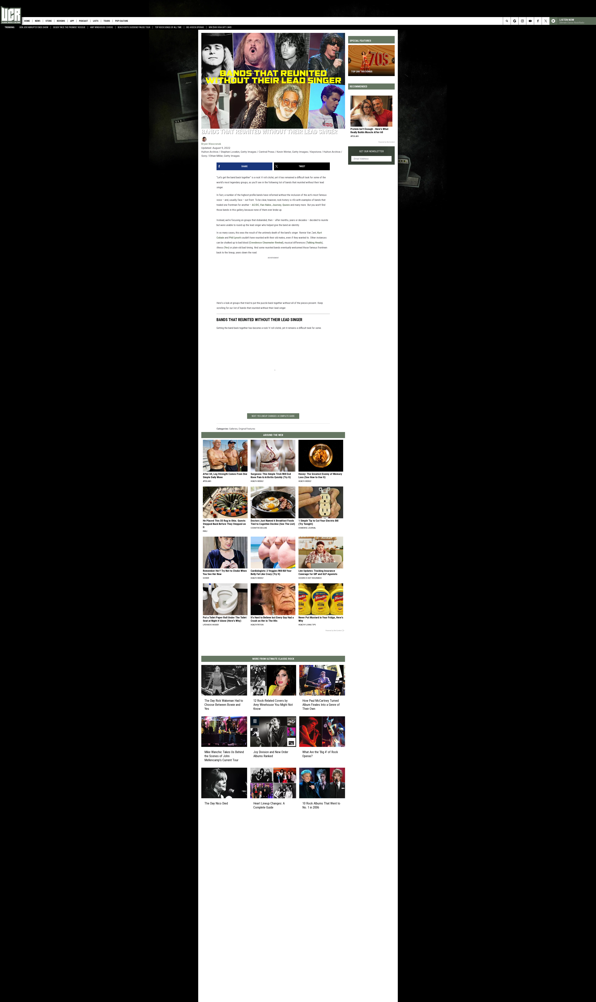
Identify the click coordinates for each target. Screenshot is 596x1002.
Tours (107, 21)
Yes (227, 247)
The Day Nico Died (216, 803)
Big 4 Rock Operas (195, 27)
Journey (276, 204)
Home (27, 21)
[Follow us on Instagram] (522, 21)
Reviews (61, 21)
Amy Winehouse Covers (101, 27)
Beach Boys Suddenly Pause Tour (134, 27)
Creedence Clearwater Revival (266, 242)
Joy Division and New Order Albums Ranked (270, 754)
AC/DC (255, 204)
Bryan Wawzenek (211, 143)
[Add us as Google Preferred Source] (514, 21)
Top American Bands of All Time (369, 71)
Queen (286, 204)
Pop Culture (121, 21)
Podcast (83, 21)
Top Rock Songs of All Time (168, 27)
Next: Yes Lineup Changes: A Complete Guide (273, 416)
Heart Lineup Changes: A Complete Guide (269, 805)
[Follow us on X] (545, 21)
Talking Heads (314, 242)
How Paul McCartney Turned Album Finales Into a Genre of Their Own (321, 705)
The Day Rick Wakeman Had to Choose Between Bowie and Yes (223, 705)
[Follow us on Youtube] (530, 21)
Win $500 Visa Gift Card (220, 27)
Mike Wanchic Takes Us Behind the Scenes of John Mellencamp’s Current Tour (224, 756)
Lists (95, 21)
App (72, 21)
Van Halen (265, 204)
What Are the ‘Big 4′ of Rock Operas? (320, 754)
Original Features (247, 429)
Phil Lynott (235, 237)
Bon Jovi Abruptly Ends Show (34, 27)
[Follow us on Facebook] (538, 21)
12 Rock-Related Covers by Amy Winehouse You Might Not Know (273, 705)
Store (48, 21)
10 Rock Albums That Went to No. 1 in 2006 (321, 805)
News (37, 21)
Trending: (10, 27)
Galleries (233, 429)
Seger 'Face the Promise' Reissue (69, 27)
